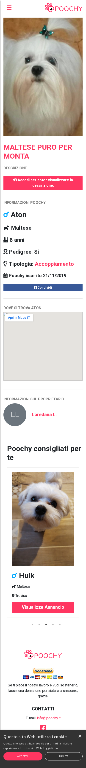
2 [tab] (39, 624)
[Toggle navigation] (9, 7)
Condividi (44, 287)
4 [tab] (53, 624)
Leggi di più (50, 748)
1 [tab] (33, 624)
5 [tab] (60, 624)
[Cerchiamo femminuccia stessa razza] (43, 519)
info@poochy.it (49, 718)
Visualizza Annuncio (43, 607)
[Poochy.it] (63, 7)
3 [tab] (46, 624)
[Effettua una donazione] (43, 673)
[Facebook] (43, 730)
